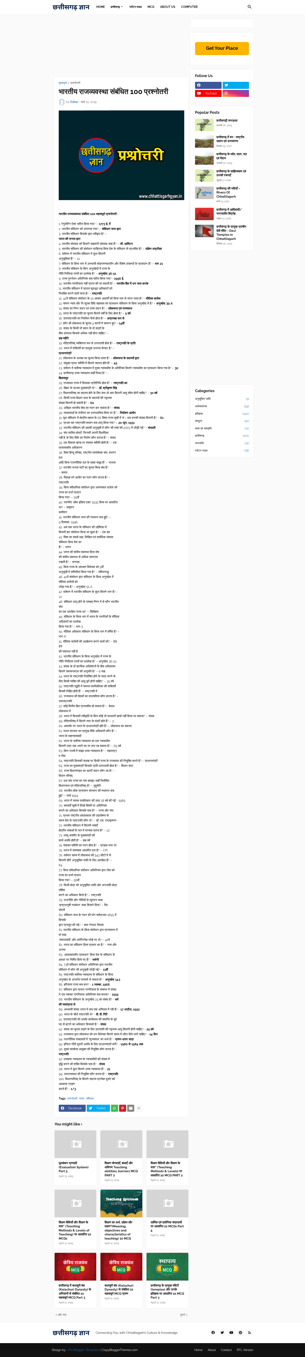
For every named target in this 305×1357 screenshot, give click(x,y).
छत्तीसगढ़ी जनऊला (226, 120)
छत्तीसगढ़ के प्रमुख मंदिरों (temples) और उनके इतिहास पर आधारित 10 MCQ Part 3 (167, 1292)
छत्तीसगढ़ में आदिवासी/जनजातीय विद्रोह (229, 212)
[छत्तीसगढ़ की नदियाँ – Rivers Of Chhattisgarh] (204, 193)
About (212, 1350)
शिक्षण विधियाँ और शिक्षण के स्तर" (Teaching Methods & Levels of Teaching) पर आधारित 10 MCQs (75, 1230)
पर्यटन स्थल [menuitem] (135, 6)
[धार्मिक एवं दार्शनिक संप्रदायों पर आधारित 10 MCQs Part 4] (167, 1203)
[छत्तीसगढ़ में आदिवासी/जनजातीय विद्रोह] (204, 214)
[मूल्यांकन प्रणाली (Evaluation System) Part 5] (75, 1144)
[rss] (249, 1332)
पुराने (182, 1314)
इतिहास (222, 413)
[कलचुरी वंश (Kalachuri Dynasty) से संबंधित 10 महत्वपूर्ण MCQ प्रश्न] (121, 1267)
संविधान (90, 1098)
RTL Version (245, 1350)
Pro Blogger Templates (84, 1350)
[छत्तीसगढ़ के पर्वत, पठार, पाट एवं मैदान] (204, 158)
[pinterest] (240, 1332)
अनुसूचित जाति (222, 398)
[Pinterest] (122, 1108)
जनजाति (222, 443)
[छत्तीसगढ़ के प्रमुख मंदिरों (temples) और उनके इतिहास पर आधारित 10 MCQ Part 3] (167, 1267)
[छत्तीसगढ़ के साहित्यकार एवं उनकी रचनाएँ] (204, 175)
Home (198, 1350)
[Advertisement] (121, 48)
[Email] (130, 1108)
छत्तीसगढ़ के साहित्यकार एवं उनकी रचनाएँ (231, 173)
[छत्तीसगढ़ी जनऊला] (204, 125)
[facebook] (208, 85)
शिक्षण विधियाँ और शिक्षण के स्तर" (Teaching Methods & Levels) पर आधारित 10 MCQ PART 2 (167, 1169)
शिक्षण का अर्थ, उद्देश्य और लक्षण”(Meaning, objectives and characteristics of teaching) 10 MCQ (118, 1230)
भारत (81, 1098)
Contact (226, 1350)
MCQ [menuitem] (151, 6)
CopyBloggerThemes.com (120, 1350)
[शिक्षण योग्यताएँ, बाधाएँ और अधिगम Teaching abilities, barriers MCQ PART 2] (121, 1144)
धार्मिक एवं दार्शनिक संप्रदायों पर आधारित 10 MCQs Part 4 (167, 1226)
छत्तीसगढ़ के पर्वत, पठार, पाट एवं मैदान (231, 156)
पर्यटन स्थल (222, 450)
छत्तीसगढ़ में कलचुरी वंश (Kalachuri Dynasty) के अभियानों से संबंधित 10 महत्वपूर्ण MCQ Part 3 (75, 1292)
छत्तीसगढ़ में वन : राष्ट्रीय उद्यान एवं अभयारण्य (230, 139)
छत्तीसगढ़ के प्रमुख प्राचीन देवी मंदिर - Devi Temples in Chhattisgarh (231, 233)
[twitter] (236, 85)
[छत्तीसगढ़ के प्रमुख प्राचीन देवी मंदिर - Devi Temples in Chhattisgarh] (204, 231)
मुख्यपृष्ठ (63, 83)
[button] (249, 7)
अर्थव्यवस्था (222, 406)
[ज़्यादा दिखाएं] (138, 1108)
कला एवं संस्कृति (222, 428)
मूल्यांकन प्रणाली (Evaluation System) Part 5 (74, 1167)
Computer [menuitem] (189, 6)
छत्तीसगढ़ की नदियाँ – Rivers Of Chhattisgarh (228, 192)
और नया (62, 1314)
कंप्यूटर (222, 421)
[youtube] (231, 1332)
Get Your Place (222, 48)
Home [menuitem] (100, 6)
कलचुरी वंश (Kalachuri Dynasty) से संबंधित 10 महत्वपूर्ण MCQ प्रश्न (119, 1289)
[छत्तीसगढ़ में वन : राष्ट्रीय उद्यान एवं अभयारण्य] (204, 141)
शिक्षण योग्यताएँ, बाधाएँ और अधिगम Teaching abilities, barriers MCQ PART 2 (121, 1169)
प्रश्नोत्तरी (75, 83)
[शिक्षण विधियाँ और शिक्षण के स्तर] (167, 1144)
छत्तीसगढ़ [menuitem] (115, 6)
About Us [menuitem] (167, 6)
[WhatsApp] (114, 1108)
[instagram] (236, 93)
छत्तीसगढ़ (222, 435)
